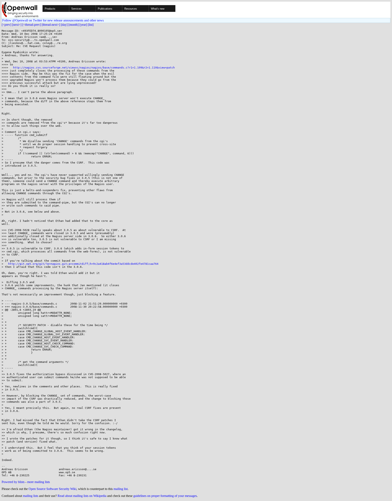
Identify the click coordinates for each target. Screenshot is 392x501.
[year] (83, 24)
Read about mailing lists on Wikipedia (82, 496)
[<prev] (6, 24)
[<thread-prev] (31, 24)
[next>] (16, 24)
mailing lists (30, 496)
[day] (64, 24)
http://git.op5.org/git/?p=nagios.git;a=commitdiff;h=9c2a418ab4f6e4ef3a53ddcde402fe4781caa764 (83, 263)
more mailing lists (38, 482)
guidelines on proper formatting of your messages (165, 496)
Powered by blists (13, 482)
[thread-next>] (51, 24)
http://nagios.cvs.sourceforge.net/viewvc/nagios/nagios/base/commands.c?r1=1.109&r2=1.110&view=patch (94, 67)
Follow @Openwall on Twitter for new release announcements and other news (53, 20)
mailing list (121, 489)
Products (50, 8)
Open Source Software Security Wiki (52, 489)
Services (76, 8)
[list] (91, 24)
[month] (73, 24)
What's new (157, 8)
